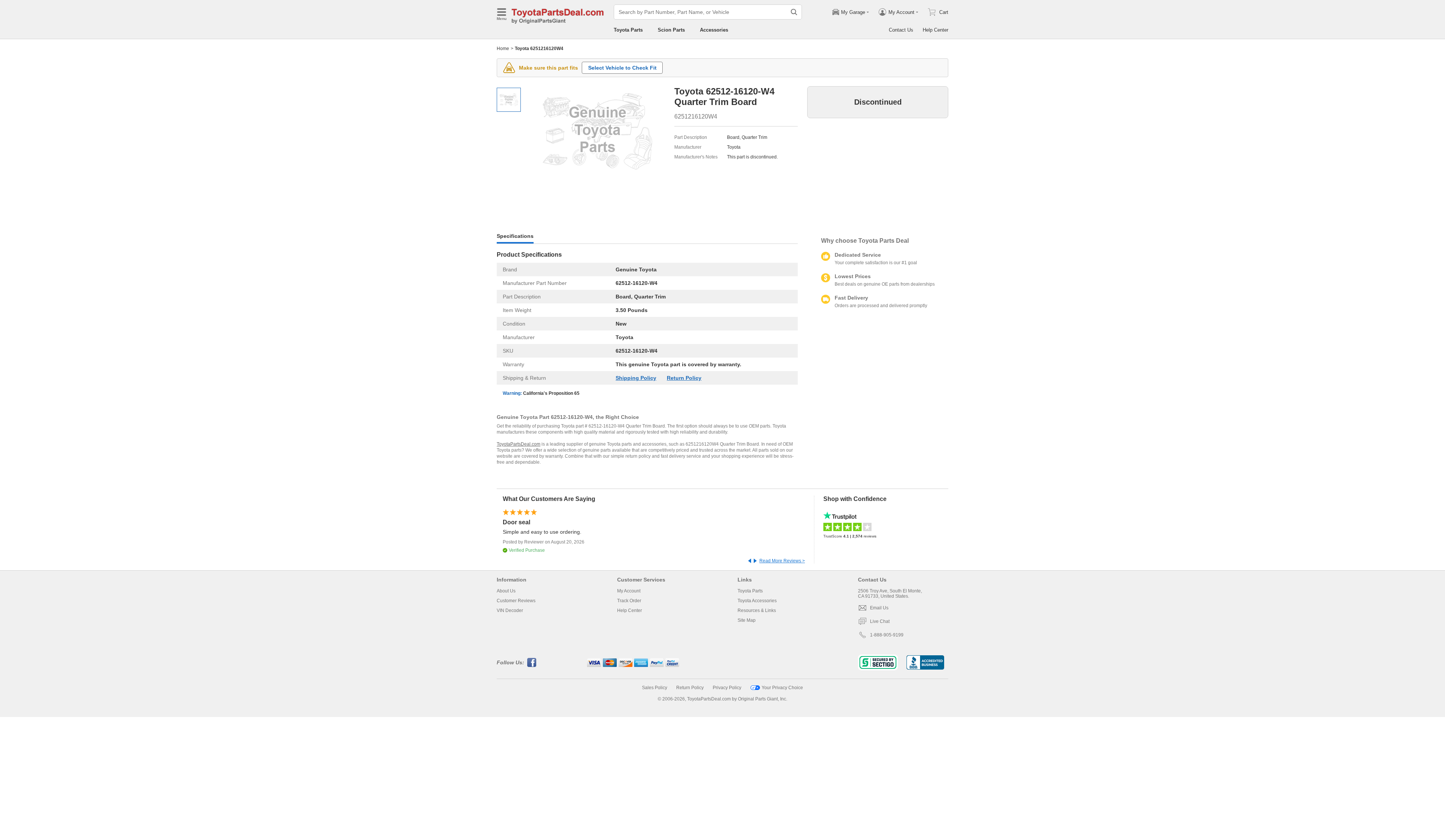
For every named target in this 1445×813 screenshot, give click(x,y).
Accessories (714, 30)
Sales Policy (654, 687)
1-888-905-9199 (887, 635)
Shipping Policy (636, 378)
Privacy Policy (727, 687)
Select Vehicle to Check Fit (622, 68)
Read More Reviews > (782, 560)
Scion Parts (671, 30)
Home (503, 48)
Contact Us (901, 30)
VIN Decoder (510, 610)
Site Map (747, 620)
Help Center (935, 30)
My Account (628, 591)
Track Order (629, 600)
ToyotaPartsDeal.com (518, 444)
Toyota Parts (628, 30)
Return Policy (684, 378)
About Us (506, 591)
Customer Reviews (516, 600)
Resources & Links (757, 610)
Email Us (879, 608)
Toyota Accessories (757, 600)
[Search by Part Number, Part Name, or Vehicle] (794, 12)
